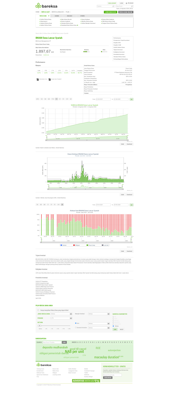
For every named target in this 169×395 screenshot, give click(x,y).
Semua (117, 325)
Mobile (86, 369)
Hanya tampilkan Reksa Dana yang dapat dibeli (54, 310)
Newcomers (44, 21)
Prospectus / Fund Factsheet (121, 40)
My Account (130, 3)
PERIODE (40, 318)
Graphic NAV (117, 42)
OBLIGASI (69, 16)
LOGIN (121, 3)
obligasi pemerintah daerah (54, 353)
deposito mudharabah (55, 347)
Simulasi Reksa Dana (67, 23)
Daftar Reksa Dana (46, 19)
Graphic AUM (117, 45)
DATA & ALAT (45, 12)
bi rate (121, 356)
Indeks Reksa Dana (46, 25)
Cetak (122, 144)
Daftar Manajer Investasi (88, 23)
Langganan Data (72, 371)
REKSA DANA (43, 16)
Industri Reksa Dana (46, 23)
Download (129, 144)
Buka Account (72, 373)
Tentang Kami (40, 369)
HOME (37, 12)
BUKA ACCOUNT (112, 3)
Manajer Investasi (79, 314)
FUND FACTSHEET (56, 79)
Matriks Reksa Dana (87, 21)
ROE (98, 348)
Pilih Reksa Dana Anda (108, 21)
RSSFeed (86, 375)
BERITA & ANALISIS (58, 12)
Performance (117, 38)
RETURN (40, 322)
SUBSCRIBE (107, 378)
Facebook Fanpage (89, 371)
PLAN (67, 12)
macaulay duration (106, 357)
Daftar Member (72, 369)
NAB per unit (74, 351)
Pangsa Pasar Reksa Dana (109, 23)
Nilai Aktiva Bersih (66, 19)
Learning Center (57, 375)
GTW (84, 355)
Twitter (86, 373)
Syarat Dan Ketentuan (42, 375)
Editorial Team (40, 373)
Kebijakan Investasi (119, 52)
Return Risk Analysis (108, 19)
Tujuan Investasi (118, 49)
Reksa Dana (47, 33)
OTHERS (82, 16)
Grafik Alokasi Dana (119, 47)
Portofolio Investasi (119, 54)
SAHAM (57, 16)
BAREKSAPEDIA (41, 338)
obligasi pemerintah (71, 357)
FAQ (38, 377)
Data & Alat (39, 33)
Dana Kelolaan (86, 19)
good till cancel (78, 348)
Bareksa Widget (88, 377)
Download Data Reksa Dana (69, 25)
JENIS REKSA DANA (44, 314)
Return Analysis (65, 21)
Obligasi (55, 373)
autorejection (114, 350)
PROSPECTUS (43, 79)
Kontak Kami (40, 371)
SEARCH (39, 342)
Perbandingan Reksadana (121, 59)
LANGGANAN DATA (110, 12)
